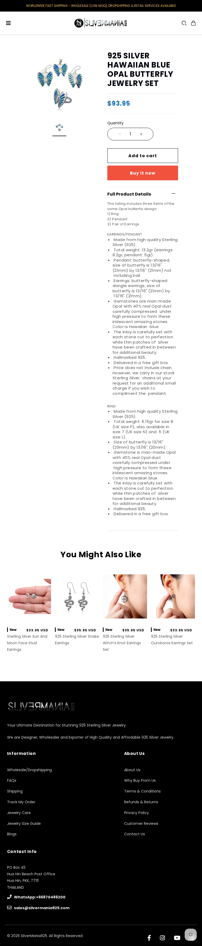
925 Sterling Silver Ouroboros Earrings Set (172, 640)
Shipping (15, 791)
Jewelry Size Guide (24, 823)
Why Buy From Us (140, 780)
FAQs (11, 780)
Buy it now (142, 173)
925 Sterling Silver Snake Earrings (77, 640)
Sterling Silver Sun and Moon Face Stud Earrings (27, 643)
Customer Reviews (141, 823)
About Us (132, 770)
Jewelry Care (19, 812)
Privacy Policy (136, 812)
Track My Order (21, 802)
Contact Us (134, 834)
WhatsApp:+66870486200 (39, 897)
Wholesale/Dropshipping (29, 770)
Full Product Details (129, 194)
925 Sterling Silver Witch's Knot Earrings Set (122, 643)
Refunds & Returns (141, 802)
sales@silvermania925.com (41, 908)
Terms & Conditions (142, 791)
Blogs (12, 834)
